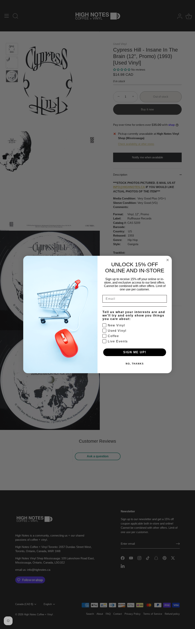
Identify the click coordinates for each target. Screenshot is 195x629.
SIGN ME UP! (134, 352)
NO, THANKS (135, 363)
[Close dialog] (167, 260)
